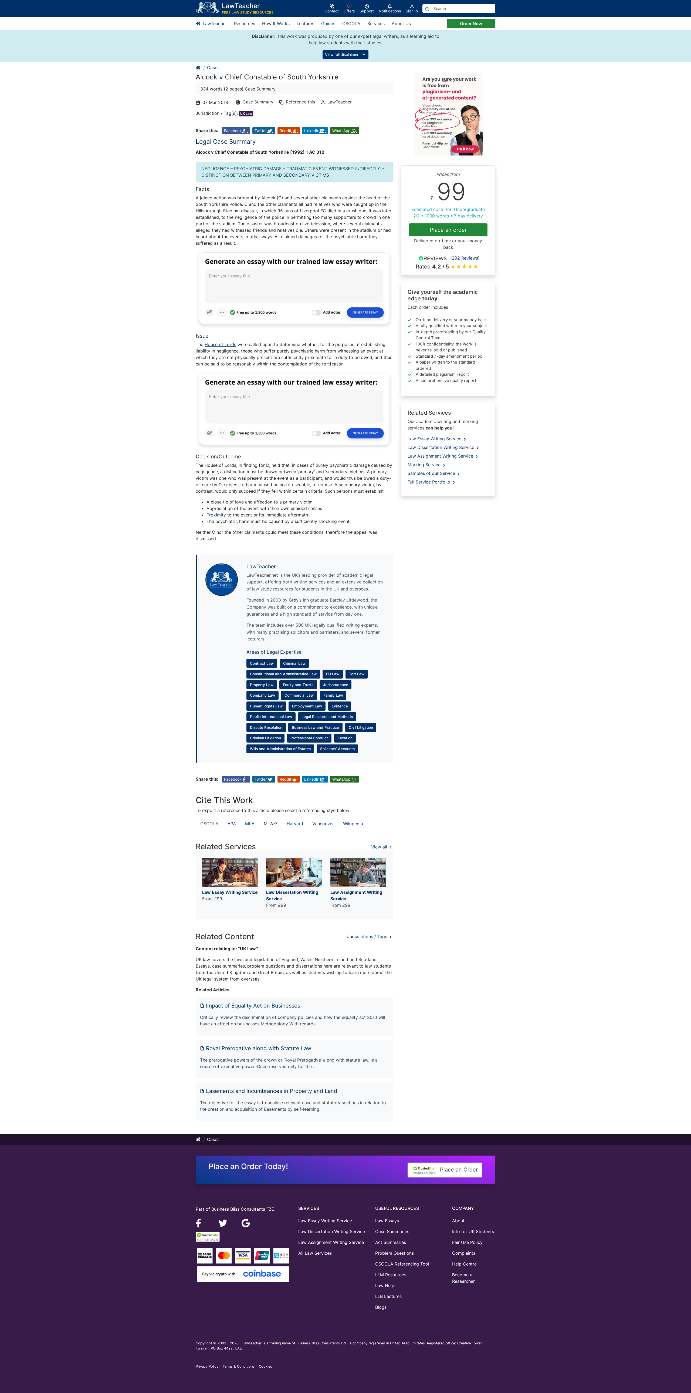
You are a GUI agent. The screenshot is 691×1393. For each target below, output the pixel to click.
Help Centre (464, 1264)
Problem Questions (394, 1253)
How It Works (276, 23)
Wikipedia (353, 823)
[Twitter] (224, 1222)
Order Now (471, 23)
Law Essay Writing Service (435, 438)
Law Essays (387, 1220)
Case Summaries (392, 1231)
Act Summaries (390, 1242)
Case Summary (259, 102)
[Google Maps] (246, 1222)
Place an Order (458, 1169)
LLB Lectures (388, 1296)
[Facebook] (201, 1222)
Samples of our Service (432, 473)
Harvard (295, 823)
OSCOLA (351, 23)
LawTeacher (214, 23)
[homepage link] (198, 67)
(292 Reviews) (465, 258)
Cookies (265, 1366)
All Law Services (315, 1253)
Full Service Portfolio (430, 482)
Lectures (305, 23)
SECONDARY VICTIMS (306, 175)
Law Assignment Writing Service (441, 456)
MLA (250, 823)
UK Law (246, 114)
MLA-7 (270, 823)
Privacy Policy (207, 1366)
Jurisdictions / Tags (367, 936)
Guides (328, 23)
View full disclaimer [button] (342, 54)
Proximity (216, 515)
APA (232, 823)
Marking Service (425, 464)
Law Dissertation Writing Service (442, 447)
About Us (401, 23)
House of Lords (220, 344)
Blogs (381, 1307)
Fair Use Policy (467, 1242)
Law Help (384, 1285)
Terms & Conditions (239, 1366)
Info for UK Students (473, 1231)
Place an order (448, 230)
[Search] (427, 8)
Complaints (463, 1253)
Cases (213, 67)
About (458, 1220)
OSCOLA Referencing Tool (402, 1264)
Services (376, 23)
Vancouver (323, 823)
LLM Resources (390, 1274)
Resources (244, 23)
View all (379, 847)
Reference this (301, 102)
